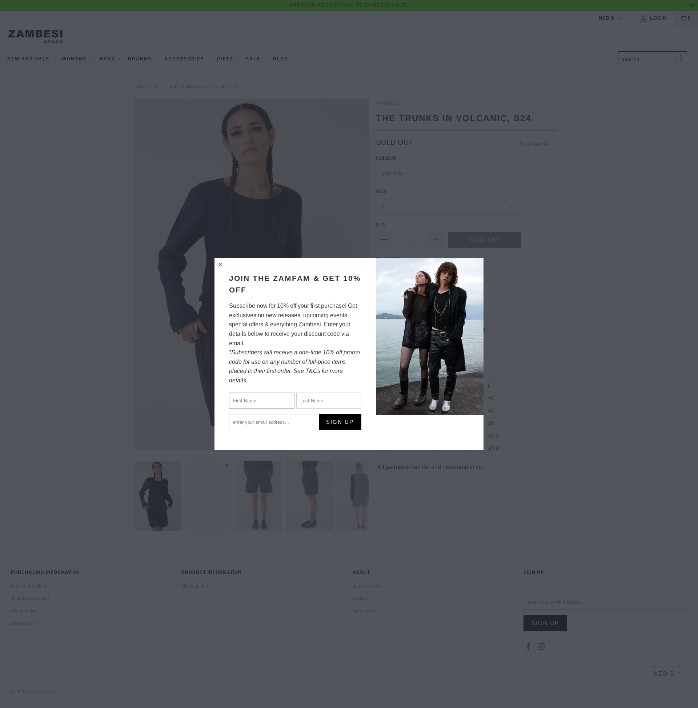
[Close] (221, 264)
